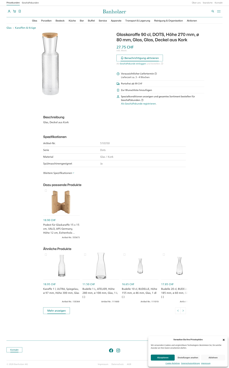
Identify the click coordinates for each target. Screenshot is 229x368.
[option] (50, 65)
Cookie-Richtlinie (173, 363)
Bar (82, 20)
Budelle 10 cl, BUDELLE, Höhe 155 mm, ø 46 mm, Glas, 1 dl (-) (139, 292)
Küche (72, 20)
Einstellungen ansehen (188, 357)
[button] (223, 339)
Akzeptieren (162, 357)
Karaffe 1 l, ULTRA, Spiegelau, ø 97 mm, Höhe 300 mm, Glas (61, 290)
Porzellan (46, 20)
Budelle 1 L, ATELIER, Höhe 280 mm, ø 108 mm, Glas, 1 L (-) (100, 292)
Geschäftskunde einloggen (133, 63)
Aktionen (192, 20)
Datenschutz (117, 364)
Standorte (208, 3)
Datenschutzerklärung (190, 363)
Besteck (60, 20)
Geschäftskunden (30, 3)
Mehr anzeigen (56, 310)
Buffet (91, 20)
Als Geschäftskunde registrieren (138, 103)
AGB (129, 364)
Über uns (196, 3)
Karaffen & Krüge (25, 27)
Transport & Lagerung (137, 20)
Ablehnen (213, 357)
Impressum (205, 363)
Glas (34, 20)
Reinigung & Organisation (168, 20)
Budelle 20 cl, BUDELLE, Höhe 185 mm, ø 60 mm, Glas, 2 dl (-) (179, 292)
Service (103, 20)
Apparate (116, 20)
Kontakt (219, 3)
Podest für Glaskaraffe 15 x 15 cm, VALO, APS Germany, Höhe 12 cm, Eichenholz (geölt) (61, 230)
